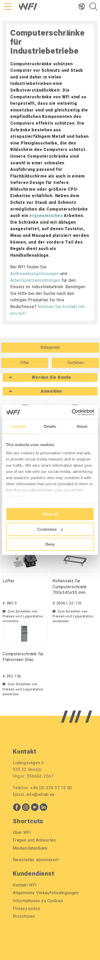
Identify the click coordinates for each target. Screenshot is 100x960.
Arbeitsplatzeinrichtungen (35, 280)
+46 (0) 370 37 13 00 (51, 788)
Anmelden (51, 391)
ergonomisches (46, 216)
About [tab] (82, 426)
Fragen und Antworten (34, 840)
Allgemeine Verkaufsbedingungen (46, 893)
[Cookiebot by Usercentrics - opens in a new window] (72, 412)
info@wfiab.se (41, 795)
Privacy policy (26, 909)
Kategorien (50, 347)
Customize (47, 529)
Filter (24, 363)
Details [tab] (50, 426)
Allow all (50, 514)
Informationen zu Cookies (38, 901)
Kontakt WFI (25, 885)
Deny (50, 544)
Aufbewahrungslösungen (34, 274)
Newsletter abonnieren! (36, 860)
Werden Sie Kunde (51, 377)
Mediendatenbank (30, 848)
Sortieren (75, 363)
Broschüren (24, 916)
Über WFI (22, 832)
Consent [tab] (18, 426)
